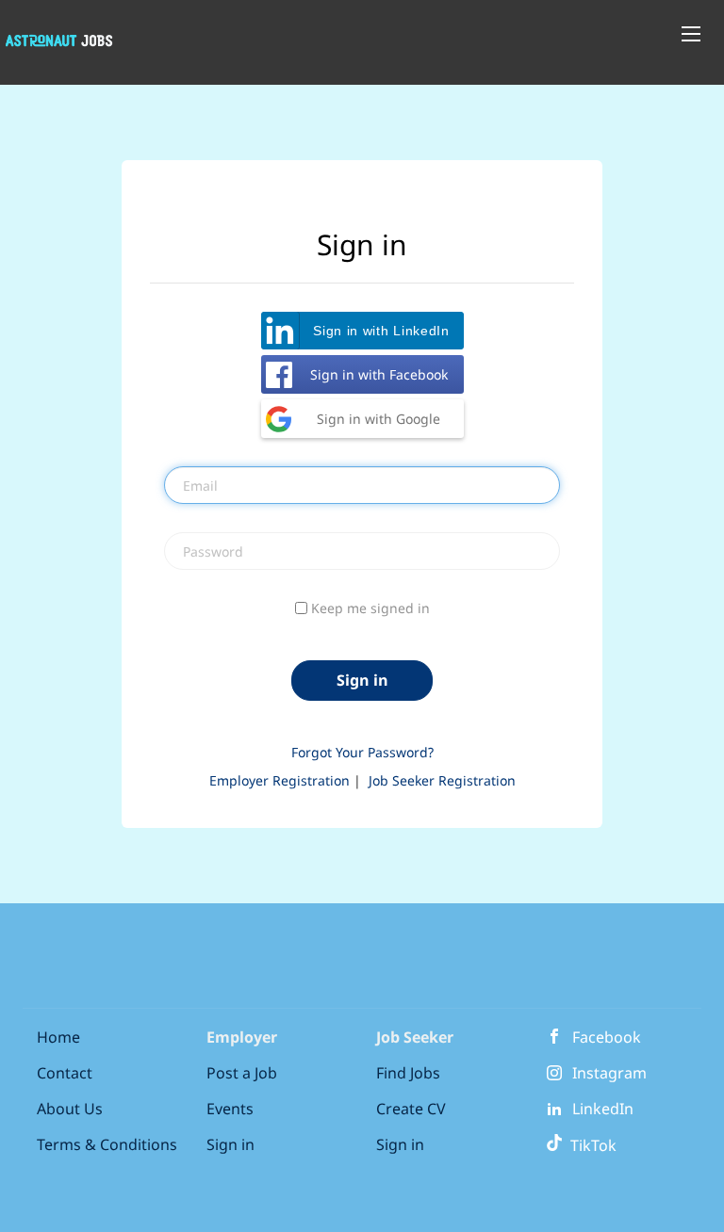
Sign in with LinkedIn (381, 330)
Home (58, 1037)
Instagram (609, 1072)
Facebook (606, 1037)
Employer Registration (279, 780)
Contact (64, 1072)
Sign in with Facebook (379, 374)
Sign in (230, 1144)
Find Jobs (408, 1072)
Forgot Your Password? (362, 752)
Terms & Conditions (107, 1144)
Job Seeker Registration (442, 780)
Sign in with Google (378, 419)
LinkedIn (603, 1108)
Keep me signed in (370, 608)
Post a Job (241, 1072)
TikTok (590, 1145)
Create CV (411, 1108)
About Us (70, 1108)
